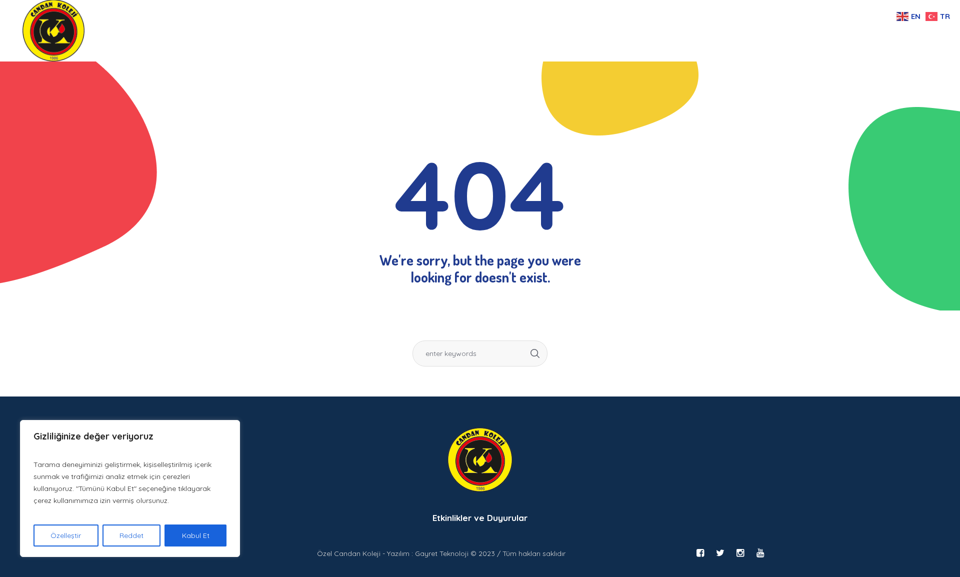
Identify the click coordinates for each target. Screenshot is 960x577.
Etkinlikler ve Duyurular (480, 517)
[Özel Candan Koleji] (480, 460)
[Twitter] (720, 553)
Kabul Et (196, 535)
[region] (130, 488)
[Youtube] (760, 553)
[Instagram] (740, 553)
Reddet (132, 535)
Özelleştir (65, 535)
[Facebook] (700, 553)
